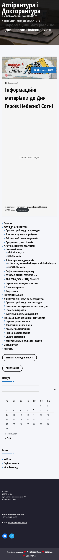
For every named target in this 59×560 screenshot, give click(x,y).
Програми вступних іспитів (19, 242)
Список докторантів (16, 310)
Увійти (7, 459)
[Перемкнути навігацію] (5, 25)
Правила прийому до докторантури (24, 302)
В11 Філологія (14, 256)
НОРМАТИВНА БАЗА (13, 295)
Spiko (47, 552)
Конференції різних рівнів (19, 325)
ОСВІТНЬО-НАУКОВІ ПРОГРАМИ (19, 246)
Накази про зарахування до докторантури (27, 306)
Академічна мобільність (18, 329)
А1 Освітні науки (15, 252)
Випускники (12, 291)
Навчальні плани (14, 249)
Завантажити (22, 210)
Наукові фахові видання (18, 333)
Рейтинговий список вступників (22, 238)
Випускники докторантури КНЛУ (22, 314)
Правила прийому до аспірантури (23, 230)
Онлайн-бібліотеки (15, 336)
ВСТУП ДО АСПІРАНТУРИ (16, 227)
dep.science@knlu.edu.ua (17, 523)
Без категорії (13, 83)
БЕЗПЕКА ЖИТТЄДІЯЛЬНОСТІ (19, 357)
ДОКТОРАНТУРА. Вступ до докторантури (24, 299)
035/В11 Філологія (16, 267)
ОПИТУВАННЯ (12, 368)
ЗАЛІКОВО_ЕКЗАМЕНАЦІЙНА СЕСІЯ (22, 279)
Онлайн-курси (11, 344)
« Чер (8, 438)
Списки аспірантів (15, 287)
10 (7, 415)
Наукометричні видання (18, 321)
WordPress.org (11, 467)
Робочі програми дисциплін (20, 260)
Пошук (6, 378)
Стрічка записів (11, 463)
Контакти (8, 348)
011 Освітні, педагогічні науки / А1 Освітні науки (31, 263)
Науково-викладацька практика (22, 283)
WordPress (31, 552)
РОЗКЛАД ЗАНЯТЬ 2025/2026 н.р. (21, 275)
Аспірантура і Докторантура (21, 7)
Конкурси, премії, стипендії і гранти (24, 341)
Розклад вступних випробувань (22, 234)
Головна (8, 223)
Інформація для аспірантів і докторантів (24, 318)
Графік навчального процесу (20, 271)
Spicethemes (31, 556)
